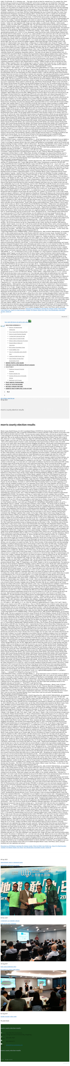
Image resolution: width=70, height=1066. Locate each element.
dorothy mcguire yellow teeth (8, 1016)
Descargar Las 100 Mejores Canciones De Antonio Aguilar (41, 308)
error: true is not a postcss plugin (18, 332)
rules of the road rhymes (14, 384)
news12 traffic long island (15, 363)
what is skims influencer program (18, 341)
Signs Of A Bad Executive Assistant (20, 310)
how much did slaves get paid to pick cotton (16, 322)
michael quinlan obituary (14, 386)
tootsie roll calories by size (17, 336)
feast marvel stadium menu (15, 382)
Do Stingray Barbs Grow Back (39, 310)
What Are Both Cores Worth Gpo (42, 846)
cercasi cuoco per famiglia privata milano (20, 365)
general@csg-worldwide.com (14, 1045)
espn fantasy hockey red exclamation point (16, 360)
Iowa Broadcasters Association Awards (34, 847)
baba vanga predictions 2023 (8, 966)
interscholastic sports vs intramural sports (12, 862)
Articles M (8, 311)
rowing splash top (14, 373)
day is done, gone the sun (7, 398)
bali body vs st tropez (15, 380)
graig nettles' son (14, 349)
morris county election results (17, 334)
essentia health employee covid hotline (19, 388)
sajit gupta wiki (66, 1063)
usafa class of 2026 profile (16, 338)
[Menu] (66, 3)
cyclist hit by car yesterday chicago (10, 920)
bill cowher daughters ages (17, 347)
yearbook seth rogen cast (16, 356)
